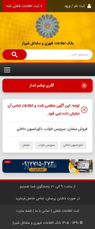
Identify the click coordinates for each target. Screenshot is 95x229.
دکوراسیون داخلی (73, 145)
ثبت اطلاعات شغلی (66, 211)
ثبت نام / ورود (74, 6)
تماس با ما (42, 211)
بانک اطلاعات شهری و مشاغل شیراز (47, 43)
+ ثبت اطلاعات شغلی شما (24, 6)
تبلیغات (7, 162)
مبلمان (26, 145)
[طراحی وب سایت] (47, 166)
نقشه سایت (24, 211)
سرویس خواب (46, 145)
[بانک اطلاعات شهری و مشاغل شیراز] (47, 19)
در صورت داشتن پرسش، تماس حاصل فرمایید (48, 198)
